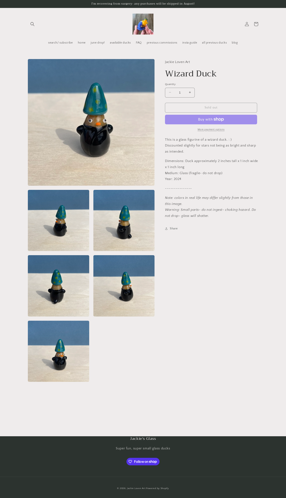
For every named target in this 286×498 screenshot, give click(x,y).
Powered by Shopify (157, 488)
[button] (32, 24)
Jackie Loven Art (136, 488)
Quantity (170, 83)
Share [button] (174, 228)
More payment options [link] (211, 129)
